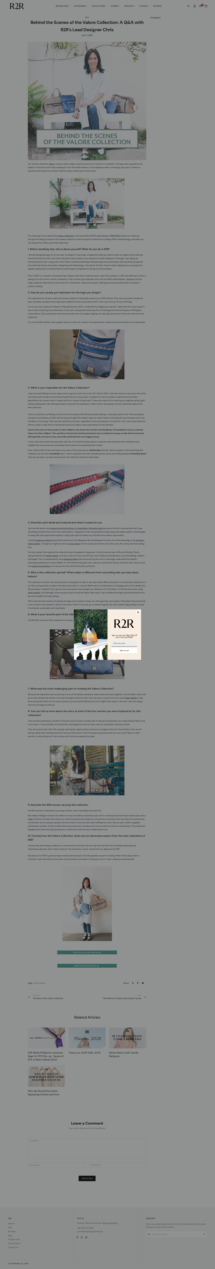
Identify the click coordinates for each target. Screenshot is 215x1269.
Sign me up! (124, 650)
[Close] (138, 612)
